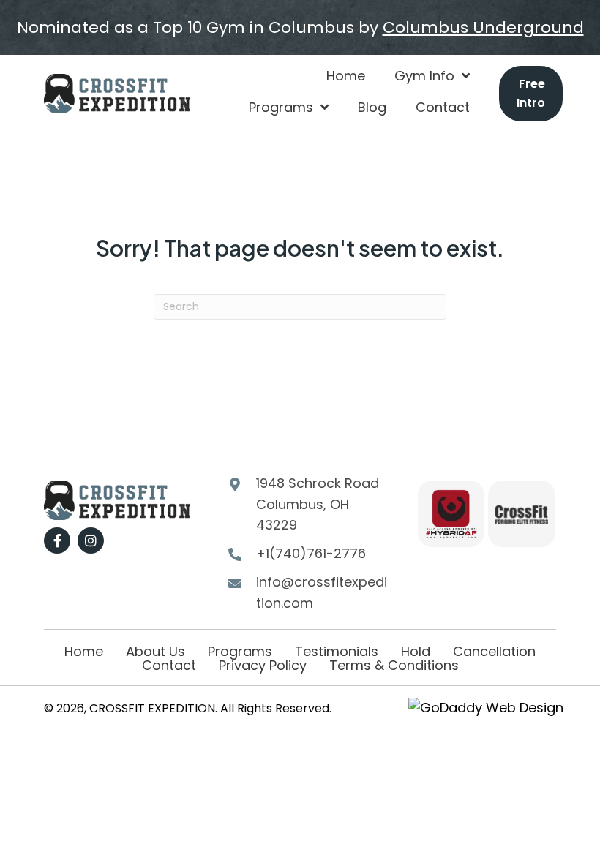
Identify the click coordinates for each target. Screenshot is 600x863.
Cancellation (494, 651)
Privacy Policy (263, 665)
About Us (155, 651)
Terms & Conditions (394, 665)
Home (83, 651)
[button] (57, 540)
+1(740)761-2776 (311, 553)
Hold (415, 651)
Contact (169, 665)
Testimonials (336, 651)
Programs (240, 651)
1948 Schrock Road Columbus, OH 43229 (317, 504)
